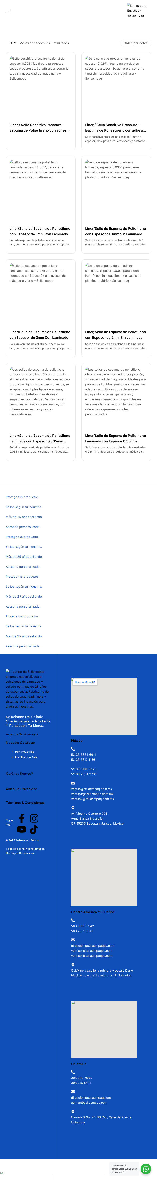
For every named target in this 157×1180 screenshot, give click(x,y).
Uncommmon (27, 853)
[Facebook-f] (21, 818)
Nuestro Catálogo (20, 742)
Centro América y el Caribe (93, 912)
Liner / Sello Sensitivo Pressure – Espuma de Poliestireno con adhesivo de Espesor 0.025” (41, 130)
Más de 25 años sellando (24, 517)
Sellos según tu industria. (24, 507)
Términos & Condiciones (25, 803)
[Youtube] (21, 829)
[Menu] (8, 11)
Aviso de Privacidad (21, 789)
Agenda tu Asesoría (22, 734)
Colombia (78, 1064)
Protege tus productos (22, 497)
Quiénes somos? (19, 773)
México (77, 741)
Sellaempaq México (27, 840)
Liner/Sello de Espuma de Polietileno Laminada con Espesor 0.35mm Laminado (115, 441)
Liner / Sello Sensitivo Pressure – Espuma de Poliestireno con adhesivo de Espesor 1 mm (116, 130)
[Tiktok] (34, 829)
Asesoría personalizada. (23, 527)
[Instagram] (34, 818)
